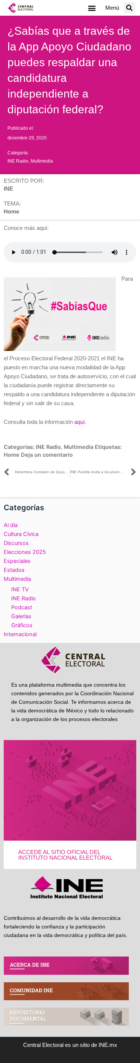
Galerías (21, 616)
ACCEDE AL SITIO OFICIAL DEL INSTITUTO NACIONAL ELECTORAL (65, 855)
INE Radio (17, 161)
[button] (92, 8)
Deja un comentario (47, 455)
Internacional (20, 634)
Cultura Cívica (21, 534)
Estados (14, 570)
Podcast (21, 607)
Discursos (16, 543)
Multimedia (42, 161)
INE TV (20, 589)
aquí (79, 422)
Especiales (17, 561)
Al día (11, 525)
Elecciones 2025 (25, 552)
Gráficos (21, 625)
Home (11, 455)
